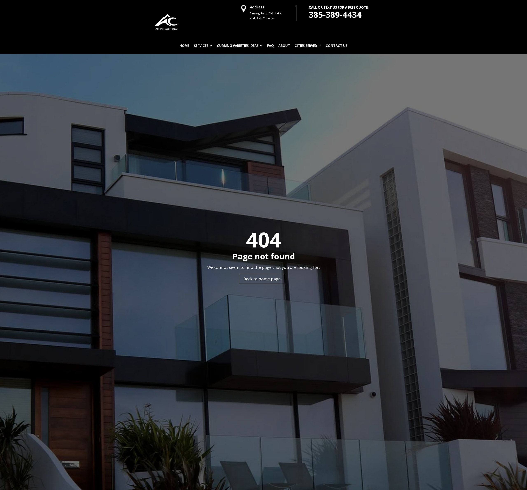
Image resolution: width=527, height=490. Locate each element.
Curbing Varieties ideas (238, 45)
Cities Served (306, 45)
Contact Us (336, 45)
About (284, 45)
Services (201, 45)
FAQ (270, 45)
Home (184, 45)
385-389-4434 (335, 14)
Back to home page (262, 279)
